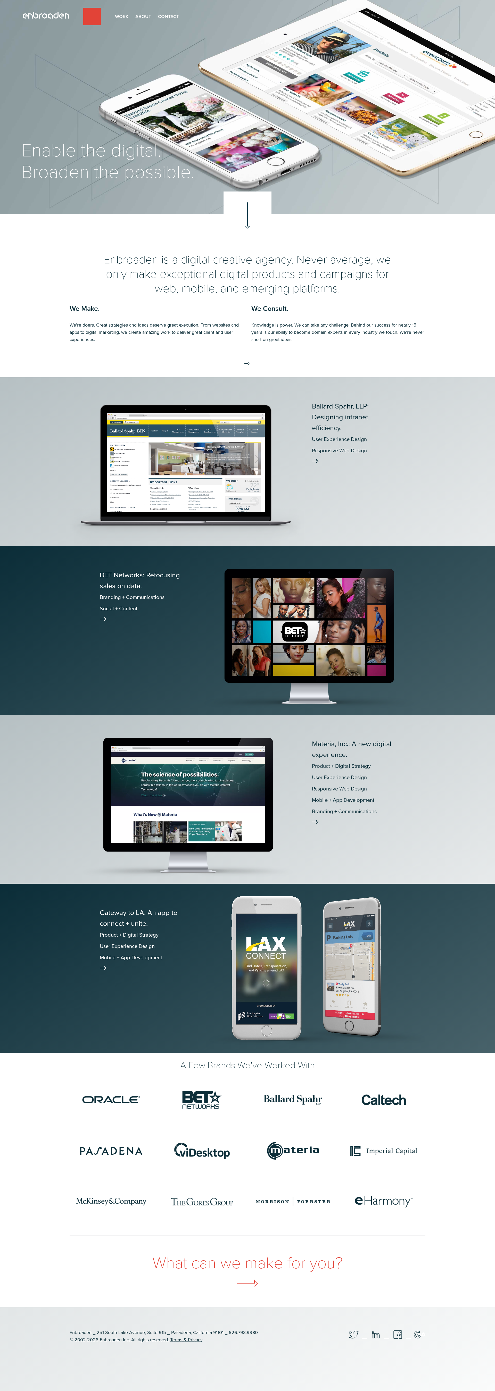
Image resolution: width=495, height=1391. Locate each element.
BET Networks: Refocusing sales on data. (140, 591)
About (143, 16)
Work (121, 16)
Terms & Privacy (186, 1340)
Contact (168, 16)
